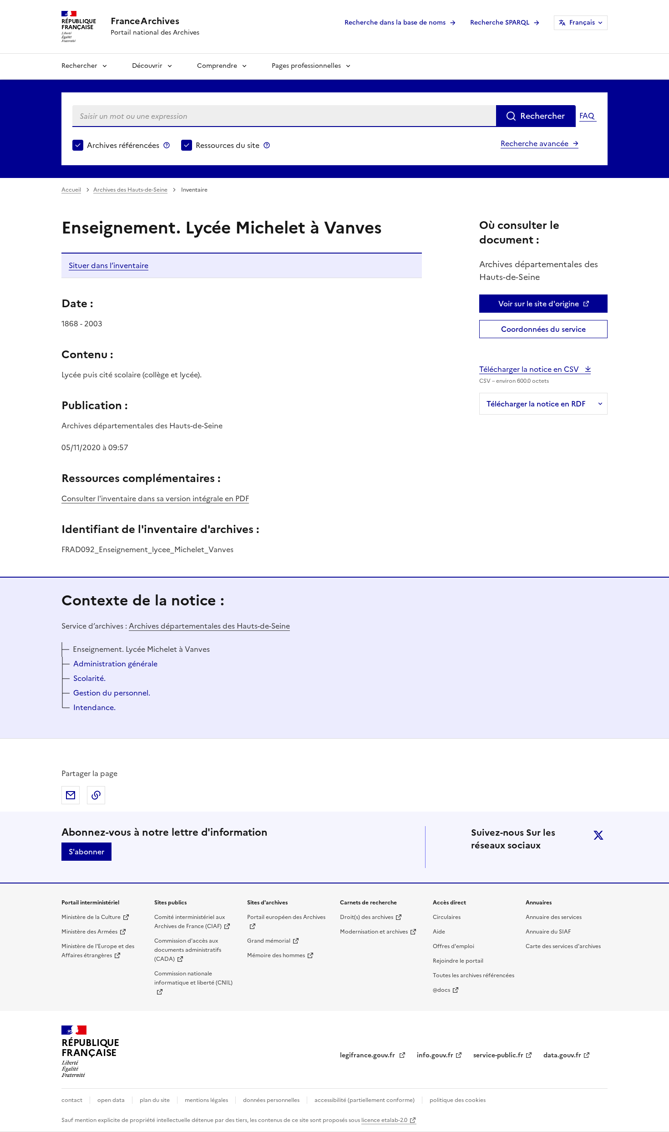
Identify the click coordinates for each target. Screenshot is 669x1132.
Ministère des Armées (89, 932)
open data (111, 1100)
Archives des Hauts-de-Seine (130, 190)
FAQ (586, 115)
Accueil (71, 190)
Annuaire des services (554, 917)
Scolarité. (89, 678)
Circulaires (447, 917)
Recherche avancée (534, 143)
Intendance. (94, 707)
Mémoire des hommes (276, 955)
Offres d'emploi (453, 946)
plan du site (155, 1100)
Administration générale (115, 663)
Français (582, 22)
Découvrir (147, 66)
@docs (441, 990)
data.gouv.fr (562, 1055)
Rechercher (79, 66)
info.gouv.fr (435, 1055)
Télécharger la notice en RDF (536, 403)
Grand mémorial (268, 941)
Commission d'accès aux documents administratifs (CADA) (187, 950)
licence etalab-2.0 (384, 1120)
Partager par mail (70, 795)
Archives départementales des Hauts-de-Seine (209, 625)
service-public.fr (498, 1055)
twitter (598, 835)
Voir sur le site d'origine (538, 303)
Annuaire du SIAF (548, 932)
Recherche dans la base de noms (395, 22)
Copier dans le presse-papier (96, 795)
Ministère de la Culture (91, 917)
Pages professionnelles (306, 66)
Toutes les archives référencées (473, 975)
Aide (439, 932)
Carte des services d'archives (563, 946)
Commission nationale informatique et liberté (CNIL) (193, 978)
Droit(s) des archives (366, 917)
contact (71, 1100)
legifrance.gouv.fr (368, 1055)
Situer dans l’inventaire (108, 265)
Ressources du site (227, 145)
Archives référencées (123, 145)
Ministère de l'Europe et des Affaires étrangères (97, 950)
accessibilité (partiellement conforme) (364, 1100)
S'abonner (86, 851)
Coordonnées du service (543, 329)
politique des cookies (458, 1100)
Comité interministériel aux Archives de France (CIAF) (189, 921)
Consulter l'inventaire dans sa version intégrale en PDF (155, 498)
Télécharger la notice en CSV (530, 369)
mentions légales (206, 1100)
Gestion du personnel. (111, 692)
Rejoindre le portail (458, 961)
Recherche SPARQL (499, 22)
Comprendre (217, 66)
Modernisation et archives (374, 932)
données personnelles (271, 1100)
